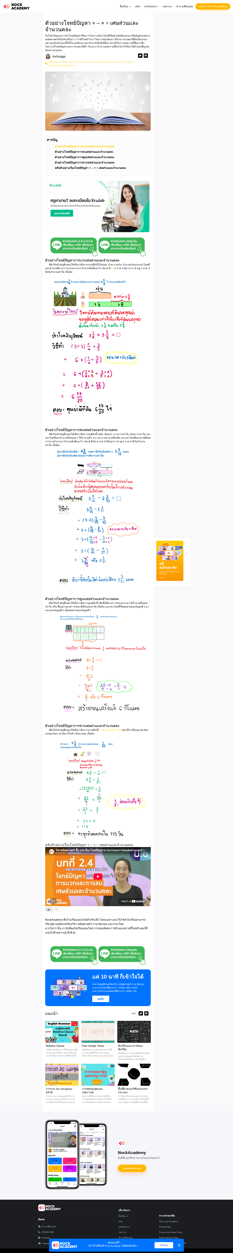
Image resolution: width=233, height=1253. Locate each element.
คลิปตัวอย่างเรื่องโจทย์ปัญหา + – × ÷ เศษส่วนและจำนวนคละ (90, 167)
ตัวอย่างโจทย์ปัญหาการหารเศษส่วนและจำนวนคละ (85, 162)
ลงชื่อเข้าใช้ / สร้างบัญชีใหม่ (213, 6)
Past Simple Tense (93, 1045)
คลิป (137, 6)
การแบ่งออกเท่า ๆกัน (110, 730)
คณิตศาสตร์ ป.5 (69, 62)
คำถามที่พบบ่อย (184, 6)
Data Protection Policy (169, 1237)
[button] (125, 6)
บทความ (167, 6)
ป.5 (80, 62)
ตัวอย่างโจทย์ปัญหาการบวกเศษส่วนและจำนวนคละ (85, 146)
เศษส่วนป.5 (89, 62)
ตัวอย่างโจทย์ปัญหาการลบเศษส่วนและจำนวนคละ (84, 151)
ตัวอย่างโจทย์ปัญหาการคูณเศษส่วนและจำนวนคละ (84, 157)
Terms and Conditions (168, 1221)
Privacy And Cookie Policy (170, 1232)
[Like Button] (48, 909)
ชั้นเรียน (124, 6)
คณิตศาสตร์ (54, 62)
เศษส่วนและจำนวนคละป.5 (109, 62)
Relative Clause (55, 1045)
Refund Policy (165, 1227)
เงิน (112, 268)
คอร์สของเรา (151, 6)
